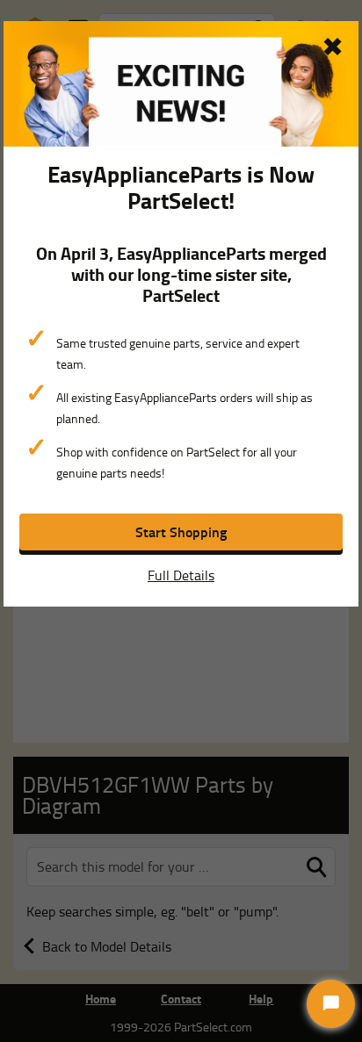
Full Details (181, 575)
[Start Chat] (331, 1004)
